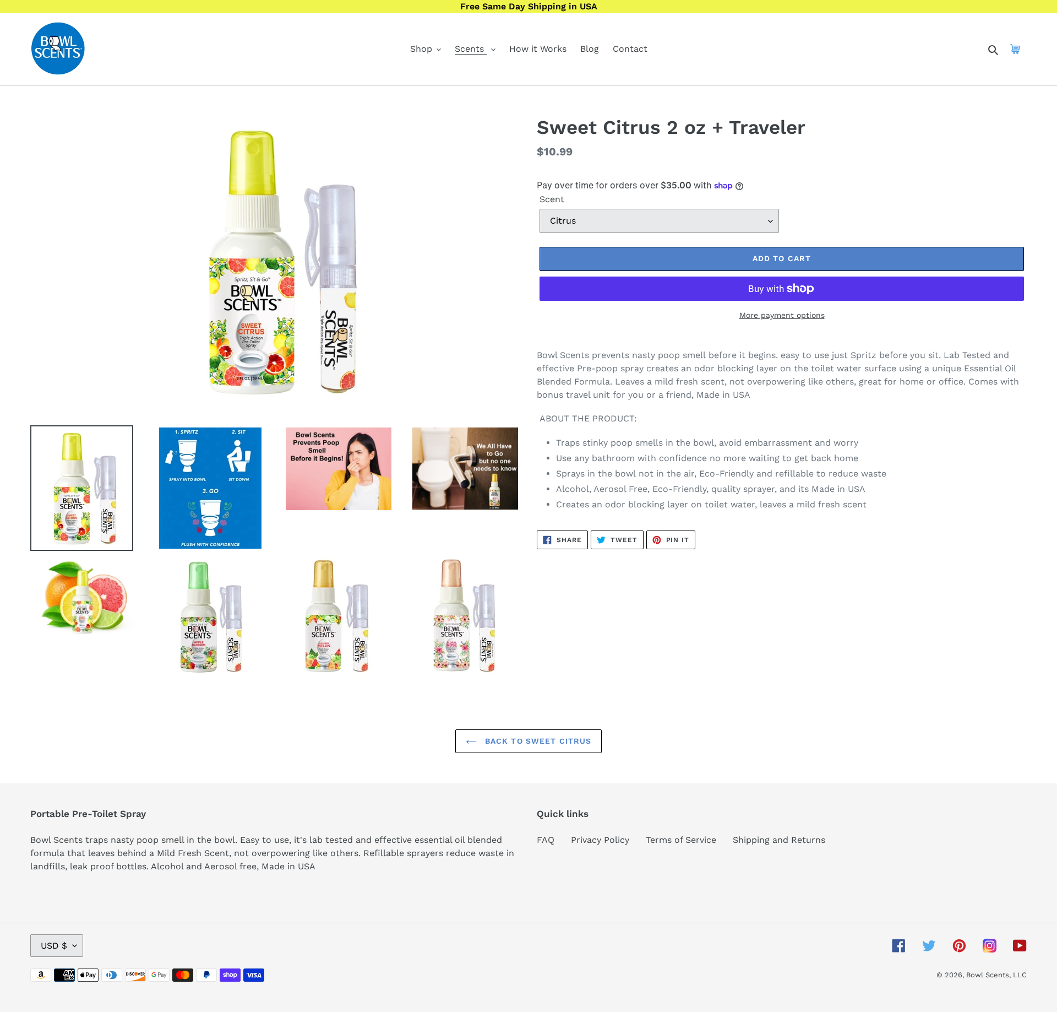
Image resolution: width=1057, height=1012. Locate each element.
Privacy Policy (600, 840)
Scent (552, 199)
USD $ (54, 945)
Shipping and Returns (779, 840)
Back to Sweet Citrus (537, 741)
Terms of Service (681, 840)
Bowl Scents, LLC (996, 975)
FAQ (545, 840)
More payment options (782, 315)
